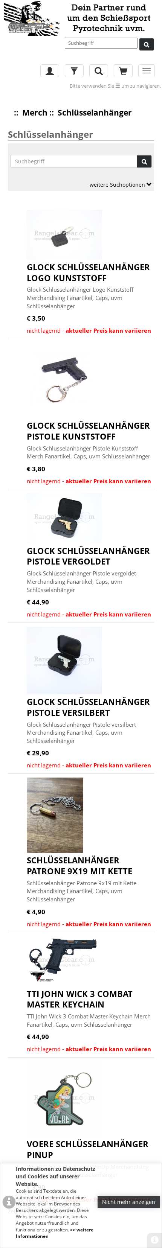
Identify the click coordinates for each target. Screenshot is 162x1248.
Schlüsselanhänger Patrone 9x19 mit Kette (79, 865)
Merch (34, 112)
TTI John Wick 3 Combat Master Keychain (80, 999)
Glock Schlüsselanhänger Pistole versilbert (88, 707)
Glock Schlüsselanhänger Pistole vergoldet (88, 556)
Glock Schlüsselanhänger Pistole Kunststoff (88, 430)
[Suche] (146, 44)
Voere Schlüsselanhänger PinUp (87, 1149)
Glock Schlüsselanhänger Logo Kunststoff (88, 272)
